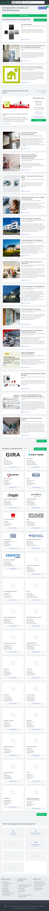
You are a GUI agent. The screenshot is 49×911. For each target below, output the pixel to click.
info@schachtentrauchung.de (32, 597)
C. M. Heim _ (7, 669)
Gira (4, 458)
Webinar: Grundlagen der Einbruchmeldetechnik (28, 353)
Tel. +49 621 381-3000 (30, 463)
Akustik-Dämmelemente (40, 883)
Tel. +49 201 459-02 (30, 777)
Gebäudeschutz (6, 891)
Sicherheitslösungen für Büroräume (31, 218)
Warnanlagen (6, 890)
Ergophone (29, 720)
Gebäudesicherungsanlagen (24, 885)
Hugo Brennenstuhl (8, 772)
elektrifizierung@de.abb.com (32, 464)
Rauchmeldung (21, 890)
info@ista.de (28, 778)
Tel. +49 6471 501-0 (7, 751)
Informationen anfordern (38, 117)
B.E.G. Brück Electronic (9, 519)
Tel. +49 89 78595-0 (30, 544)
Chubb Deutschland (31, 643)
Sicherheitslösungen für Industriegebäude (33, 286)
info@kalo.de (6, 804)
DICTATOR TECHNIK (8, 720)
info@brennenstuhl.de (8, 778)
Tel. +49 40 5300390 (30, 699)
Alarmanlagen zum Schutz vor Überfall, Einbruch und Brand (15, 115)
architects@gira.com (7, 464)
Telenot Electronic (8, 478)
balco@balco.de (7, 597)
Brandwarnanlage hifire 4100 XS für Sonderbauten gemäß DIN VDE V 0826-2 (32, 395)
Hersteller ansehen (13, 467)
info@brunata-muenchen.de (31, 545)
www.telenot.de (38, 113)
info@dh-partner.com (30, 700)
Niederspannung (22, 896)
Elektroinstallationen (23, 886)
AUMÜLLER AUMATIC (31, 499)
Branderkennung (6, 895)
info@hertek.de (29, 484)
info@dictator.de (7, 726)
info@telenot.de (38, 112)
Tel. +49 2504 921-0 (7, 544)
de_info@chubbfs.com (30, 649)
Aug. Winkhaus (7, 539)
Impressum (34, 908)
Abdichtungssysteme (39, 881)
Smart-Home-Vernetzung (8, 893)
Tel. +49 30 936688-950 (31, 483)
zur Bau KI (44, 8)
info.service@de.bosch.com (9, 623)
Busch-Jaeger (29, 458)
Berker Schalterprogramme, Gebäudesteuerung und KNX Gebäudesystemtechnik (29, 156)
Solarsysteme (37, 890)
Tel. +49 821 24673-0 (8, 725)
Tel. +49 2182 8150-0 (8, 564)
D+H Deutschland (30, 694)
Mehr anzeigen (41, 441)
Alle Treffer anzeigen (40, 20)
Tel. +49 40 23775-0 (7, 803)
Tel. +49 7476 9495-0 (30, 673)
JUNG (27, 519)
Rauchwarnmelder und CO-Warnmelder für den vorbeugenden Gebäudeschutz (33, 46)
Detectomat (6, 694)
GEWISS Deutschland (9, 746)
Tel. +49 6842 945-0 (7, 503)
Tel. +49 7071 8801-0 (8, 777)
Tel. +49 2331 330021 (30, 804)
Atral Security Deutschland (32, 565)
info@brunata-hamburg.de (31, 623)
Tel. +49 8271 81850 (30, 503)
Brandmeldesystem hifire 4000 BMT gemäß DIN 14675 (33, 374)
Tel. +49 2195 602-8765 (8, 463)
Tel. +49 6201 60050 (30, 570)
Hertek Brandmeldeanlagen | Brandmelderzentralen (29, 133)
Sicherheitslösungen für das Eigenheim (32, 240)
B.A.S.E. (28, 591)
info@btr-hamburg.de (8, 649)
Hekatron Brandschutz (31, 746)
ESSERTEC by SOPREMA (9, 560)
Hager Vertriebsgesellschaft (10, 499)
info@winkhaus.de (7, 545)
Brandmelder (6, 888)
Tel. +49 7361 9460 (38, 107)
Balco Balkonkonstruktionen (10, 591)
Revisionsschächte (38, 888)
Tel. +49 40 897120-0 (8, 647)
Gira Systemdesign (26, 24)
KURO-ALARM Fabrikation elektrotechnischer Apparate (33, 799)
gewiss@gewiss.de (7, 752)
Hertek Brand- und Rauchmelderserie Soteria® (31, 419)
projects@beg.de (7, 525)
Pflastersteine (37, 886)
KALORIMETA (7, 798)
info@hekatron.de (29, 752)
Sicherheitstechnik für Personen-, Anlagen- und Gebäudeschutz (33, 198)
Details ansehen (39, 120)
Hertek (28, 478)
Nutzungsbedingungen (21, 908)
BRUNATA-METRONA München (33, 539)
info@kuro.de (29, 805)
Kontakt (14, 908)
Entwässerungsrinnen (39, 885)
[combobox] (34, 2)
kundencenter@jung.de (31, 525)
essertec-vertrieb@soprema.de (9, 565)
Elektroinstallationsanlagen (24, 895)
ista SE (28, 772)
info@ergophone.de (30, 726)
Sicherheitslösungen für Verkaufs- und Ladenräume (31, 262)
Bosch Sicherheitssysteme (10, 617)
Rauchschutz (21, 888)
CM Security (29, 669)
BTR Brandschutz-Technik (10, 643)
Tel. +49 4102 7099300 (8, 699)
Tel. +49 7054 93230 (8, 673)
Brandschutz (21, 891)
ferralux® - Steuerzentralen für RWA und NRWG (32, 177)
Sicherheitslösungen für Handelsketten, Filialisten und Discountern (32, 331)
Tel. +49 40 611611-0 (30, 647)
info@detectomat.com (8, 700)
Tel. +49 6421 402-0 (30, 725)
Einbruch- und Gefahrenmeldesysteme (32, 67)
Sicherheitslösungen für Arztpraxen (31, 309)
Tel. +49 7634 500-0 (30, 751)
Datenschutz (28, 908)
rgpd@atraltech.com (30, 571)
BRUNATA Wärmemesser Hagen (34, 617)
